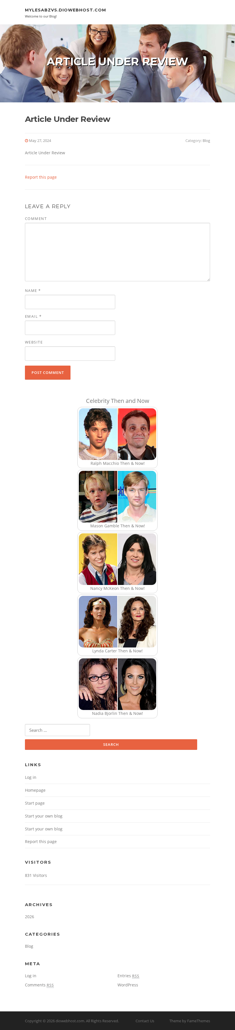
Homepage (35, 790)
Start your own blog (43, 816)
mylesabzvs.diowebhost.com (65, 10)
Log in (30, 777)
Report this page (41, 177)
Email (33, 316)
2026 (29, 916)
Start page (35, 803)
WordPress (127, 985)
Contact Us (145, 1020)
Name (33, 290)
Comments (39, 985)
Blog (206, 140)
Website (34, 342)
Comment (36, 218)
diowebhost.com (70, 1020)
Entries (128, 975)
